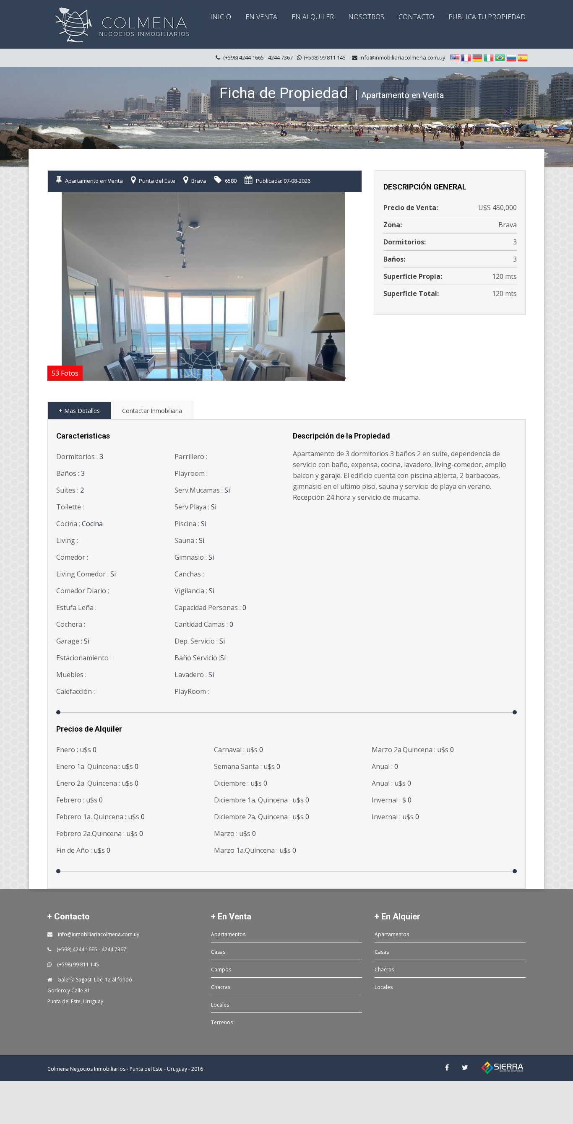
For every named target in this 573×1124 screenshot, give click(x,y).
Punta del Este (156, 180)
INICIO (220, 16)
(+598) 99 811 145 (77, 964)
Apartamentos (228, 934)
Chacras (220, 987)
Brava (198, 180)
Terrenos (222, 1022)
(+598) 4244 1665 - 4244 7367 (90, 949)
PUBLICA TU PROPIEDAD (487, 16)
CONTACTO (416, 16)
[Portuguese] (500, 57)
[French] (466, 57)
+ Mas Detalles (79, 411)
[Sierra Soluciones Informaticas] (502, 1067)
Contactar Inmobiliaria (152, 411)
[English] (455, 57)
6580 (230, 180)
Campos (221, 969)
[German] (477, 57)
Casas (218, 951)
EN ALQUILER (313, 16)
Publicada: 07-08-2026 (282, 180)
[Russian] (511, 57)
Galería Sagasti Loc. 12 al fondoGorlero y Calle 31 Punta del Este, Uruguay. (89, 990)
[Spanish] (523, 57)
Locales (220, 1004)
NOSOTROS (366, 16)
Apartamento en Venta (93, 180)
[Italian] (489, 57)
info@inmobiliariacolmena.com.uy (402, 57)
